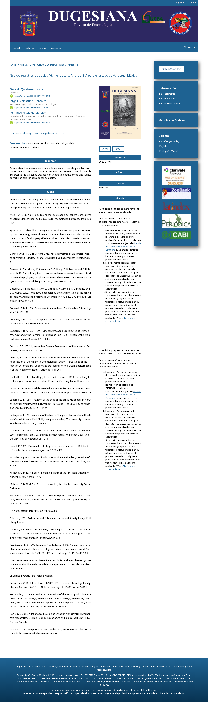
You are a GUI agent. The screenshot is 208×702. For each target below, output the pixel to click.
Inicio (13, 64)
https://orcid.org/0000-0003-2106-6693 (32, 107)
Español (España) (169, 141)
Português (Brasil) (168, 151)
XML (119, 149)
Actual (16, 47)
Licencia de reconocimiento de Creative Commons (123, 246)
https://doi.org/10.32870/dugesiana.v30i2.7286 (40, 133)
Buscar (191, 47)
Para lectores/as (167, 93)
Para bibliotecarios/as (169, 103)
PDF (106, 149)
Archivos (29, 47)
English (163, 146)
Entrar (194, 2)
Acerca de (56, 47)
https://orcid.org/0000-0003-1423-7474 (32, 122)
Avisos (42, 47)
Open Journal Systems (172, 119)
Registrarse (181, 2)
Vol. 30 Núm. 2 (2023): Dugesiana (48, 64)
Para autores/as (167, 98)
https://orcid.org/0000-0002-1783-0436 (32, 96)
